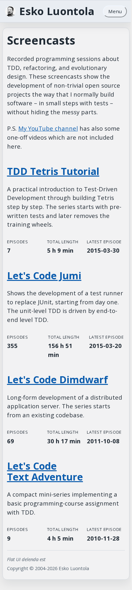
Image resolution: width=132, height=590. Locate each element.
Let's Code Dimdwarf (57, 385)
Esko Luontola (56, 11)
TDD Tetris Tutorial (53, 171)
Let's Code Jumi (44, 281)
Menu (115, 11)
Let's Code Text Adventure (45, 492)
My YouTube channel (48, 128)
